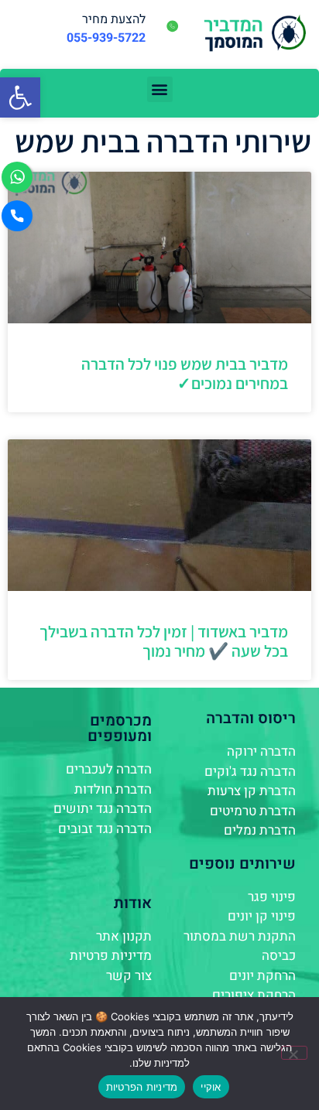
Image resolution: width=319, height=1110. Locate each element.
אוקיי (211, 1087)
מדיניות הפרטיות (142, 1087)
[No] (294, 1053)
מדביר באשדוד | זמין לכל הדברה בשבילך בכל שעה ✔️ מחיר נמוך (163, 641)
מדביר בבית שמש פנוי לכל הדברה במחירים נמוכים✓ (184, 373)
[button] (20, 97)
